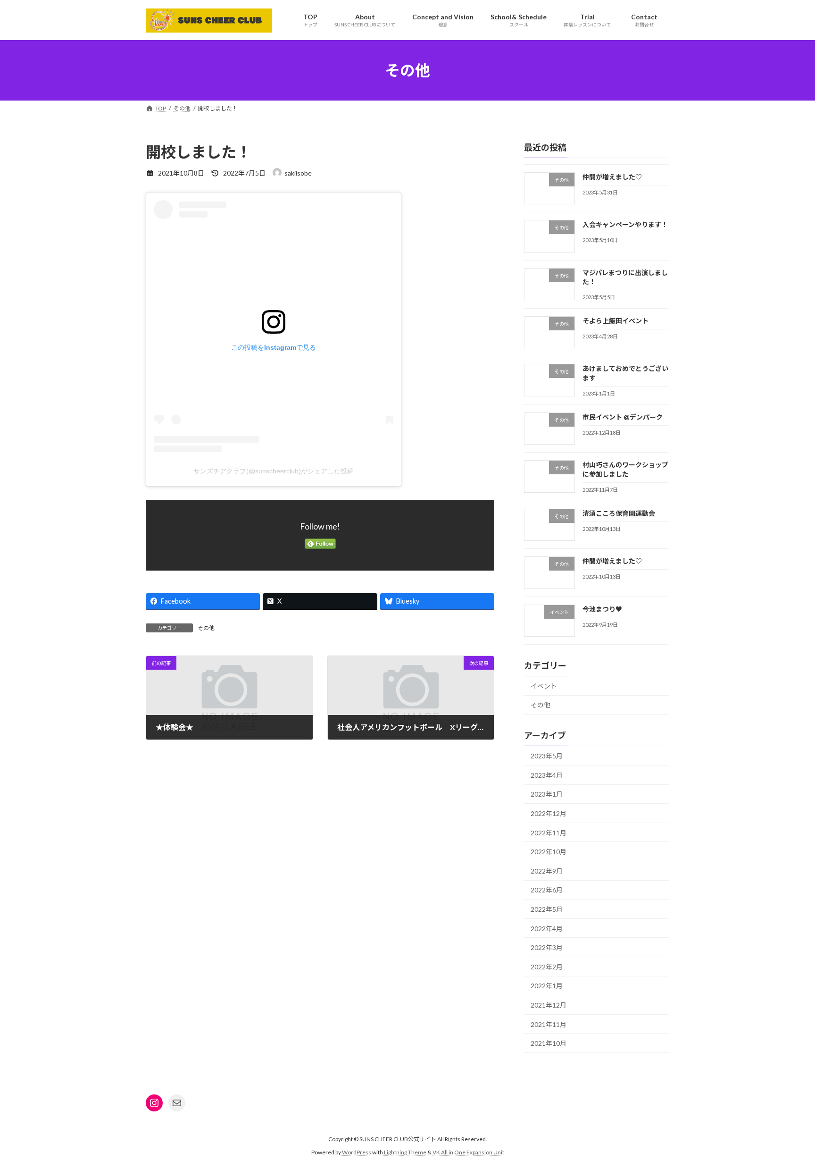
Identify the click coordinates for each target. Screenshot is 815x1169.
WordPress (356, 1152)
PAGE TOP (787, 1125)
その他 (206, 627)
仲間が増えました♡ (612, 177)
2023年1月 (547, 794)
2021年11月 (548, 1024)
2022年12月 (548, 813)
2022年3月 (547, 947)
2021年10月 (548, 1043)
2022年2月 (547, 967)
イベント (544, 686)
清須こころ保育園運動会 (618, 513)
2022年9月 (547, 871)
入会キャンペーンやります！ (625, 224)
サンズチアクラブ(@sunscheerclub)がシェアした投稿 (273, 471)
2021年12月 (548, 1005)
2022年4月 (547, 929)
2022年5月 (547, 909)
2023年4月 (547, 775)
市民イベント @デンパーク (622, 417)
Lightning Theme (405, 1152)
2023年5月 (547, 756)
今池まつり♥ (602, 609)
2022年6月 (547, 890)
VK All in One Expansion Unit (468, 1152)
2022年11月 (548, 833)
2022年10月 (548, 852)
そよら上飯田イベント (615, 321)
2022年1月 (547, 986)
